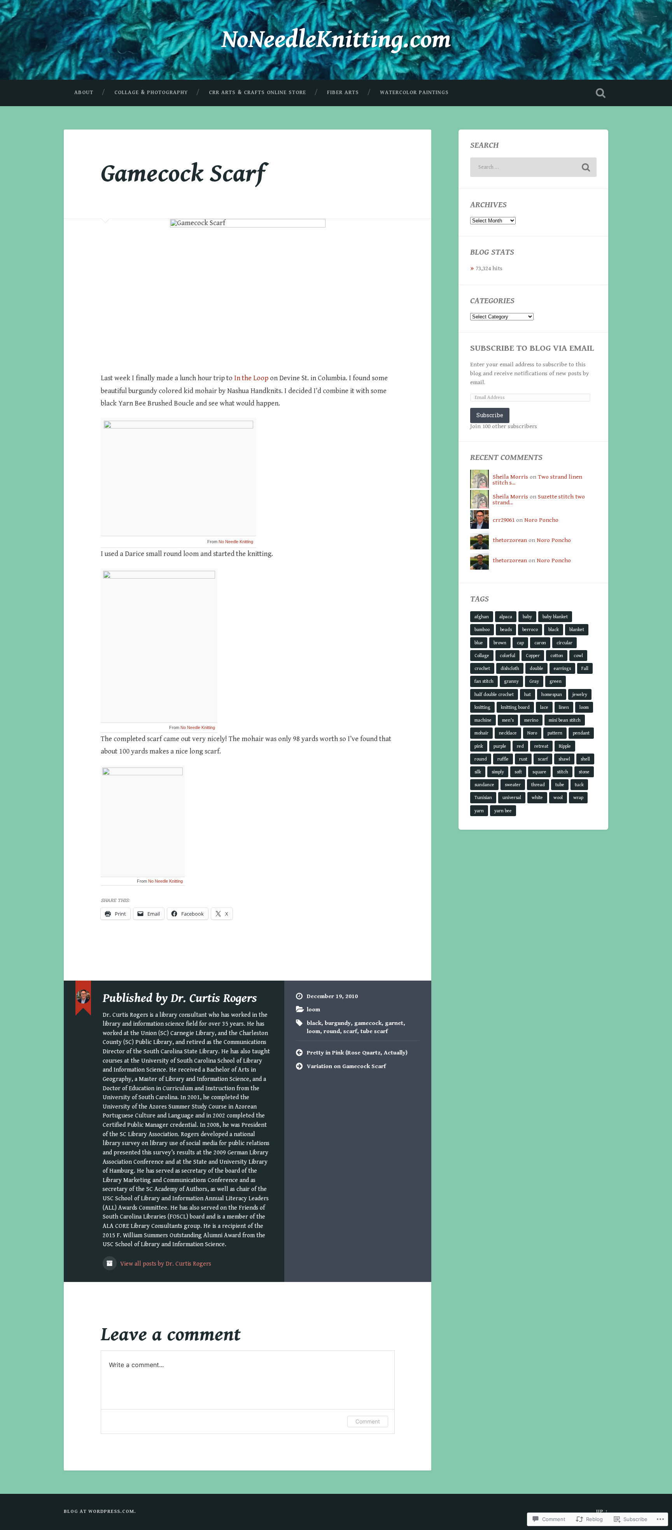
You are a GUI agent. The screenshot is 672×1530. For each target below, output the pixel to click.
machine (483, 720)
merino (531, 720)
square (539, 772)
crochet (482, 668)
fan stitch (484, 681)
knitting (482, 707)
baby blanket (555, 616)
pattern (555, 733)
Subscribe (489, 415)
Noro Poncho (541, 520)
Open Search (600, 93)
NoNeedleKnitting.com (336, 39)
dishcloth (509, 668)
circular (564, 642)
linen (564, 707)
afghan (481, 616)
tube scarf (374, 1031)
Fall (584, 668)
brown (500, 642)
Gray (534, 681)
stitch (562, 772)
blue (478, 642)
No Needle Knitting (236, 541)
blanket (576, 629)
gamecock (368, 1023)
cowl (578, 655)
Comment (367, 1421)
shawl (564, 759)
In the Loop (251, 378)
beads (506, 629)
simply (498, 772)
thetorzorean (510, 540)
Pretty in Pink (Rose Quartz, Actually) (357, 1052)
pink (478, 746)
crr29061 (503, 520)
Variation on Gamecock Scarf (346, 1066)
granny (511, 681)
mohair (481, 733)
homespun (551, 694)
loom (313, 1009)
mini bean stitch (565, 720)
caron (540, 642)
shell (585, 759)
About (83, 92)
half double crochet (494, 694)
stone (584, 772)
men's (508, 720)
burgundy (338, 1023)
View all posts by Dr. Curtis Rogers (165, 1263)
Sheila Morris (510, 477)
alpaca (505, 616)
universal (511, 797)
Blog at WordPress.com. (100, 1511)
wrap (578, 797)
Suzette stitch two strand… (539, 499)
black (314, 1023)
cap (520, 642)
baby (527, 616)
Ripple (565, 746)
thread (538, 784)
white (537, 797)
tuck (579, 784)
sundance (484, 784)
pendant (581, 733)
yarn (479, 810)
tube (559, 784)
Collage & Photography (151, 92)
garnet (394, 1023)
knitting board (515, 707)
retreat (541, 746)
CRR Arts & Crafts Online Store (257, 92)
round (332, 1031)
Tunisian (483, 797)
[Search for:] (533, 167)
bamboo (482, 629)
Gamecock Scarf (183, 173)
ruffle (503, 759)
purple (500, 746)
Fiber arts (343, 92)
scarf (350, 1031)
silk (477, 772)
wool (558, 797)
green (556, 681)
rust (523, 759)
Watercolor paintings (414, 92)
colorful (507, 655)
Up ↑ (602, 1511)
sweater (513, 784)
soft (518, 772)
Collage (481, 655)
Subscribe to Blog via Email (532, 348)
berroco (530, 629)
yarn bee (503, 810)
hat (527, 694)
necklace (508, 733)
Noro (532, 733)
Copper (533, 655)
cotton (556, 655)
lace (544, 707)
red (520, 746)
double (536, 668)
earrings (562, 668)
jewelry (579, 694)
